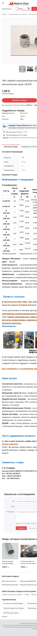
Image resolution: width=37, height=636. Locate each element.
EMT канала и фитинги (9, 581)
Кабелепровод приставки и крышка (11, 585)
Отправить (21, 528)
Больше (4, 616)
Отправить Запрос (19, 100)
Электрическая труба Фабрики (13, 603)
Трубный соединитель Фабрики (14, 608)
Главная (4, 14)
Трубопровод (32, 608)
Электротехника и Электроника (18, 14)
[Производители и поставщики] (18, 3)
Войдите (5, 137)
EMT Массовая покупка (11, 613)
